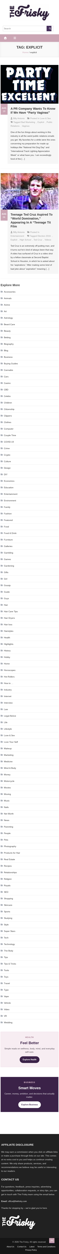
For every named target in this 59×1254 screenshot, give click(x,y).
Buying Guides (11, 363)
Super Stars (9, 931)
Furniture (8, 539)
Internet (7, 696)
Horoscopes (9, 670)
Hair (6, 605)
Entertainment (17, 236)
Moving (7, 794)
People (7, 833)
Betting (7, 337)
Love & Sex (45, 118)
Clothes (7, 422)
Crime (7, 448)
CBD (6, 389)
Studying (8, 918)
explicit (41, 122)
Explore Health (29, 1059)
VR (5, 1016)
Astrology (8, 318)
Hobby (7, 657)
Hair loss (8, 624)
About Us (10, 1247)
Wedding (8, 1022)
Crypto (7, 455)
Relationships (10, 872)
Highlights (8, 644)
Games (7, 559)
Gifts (6, 572)
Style (6, 924)
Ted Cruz (38, 240)
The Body (8, 950)
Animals (7, 298)
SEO (6, 892)
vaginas (25, 126)
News (6, 820)
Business (8, 357)
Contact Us (21, 1247)
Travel (7, 983)
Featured (8, 520)
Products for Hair (12, 853)
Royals (7, 885)
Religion (8, 879)
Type (6, 990)
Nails (6, 807)
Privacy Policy (31, 1250)
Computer (8, 429)
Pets (6, 840)
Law (6, 709)
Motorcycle (9, 781)
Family (7, 507)
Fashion (8, 513)
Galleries (8, 546)
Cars (6, 376)
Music (7, 800)
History (7, 650)
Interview (8, 703)
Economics (9, 481)
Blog (6, 350)
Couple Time (10, 435)
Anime (7, 305)
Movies (7, 787)
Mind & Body (10, 768)
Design (7, 468)
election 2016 (44, 236)
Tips (6, 957)
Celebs (7, 396)
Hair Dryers (9, 618)
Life (5, 722)
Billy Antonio (19, 118)
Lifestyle (8, 729)
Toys (6, 977)
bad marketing (28, 122)
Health (7, 637)
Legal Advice (10, 716)
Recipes (8, 866)
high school (25, 240)
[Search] (49, 28)
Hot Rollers (9, 676)
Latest (31, 1247)
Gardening (9, 566)
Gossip (7, 585)
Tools (6, 970)
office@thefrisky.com (17, 1201)
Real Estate (9, 859)
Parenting (8, 827)
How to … (8, 683)
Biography (9, 344)
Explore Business (29, 1104)
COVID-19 (9, 442)
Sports (7, 911)
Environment (10, 500)
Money (7, 774)
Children (8, 402)
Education (8, 487)
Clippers (8, 416)
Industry (8, 690)
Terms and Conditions (46, 1247)
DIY (5, 474)
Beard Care (9, 324)
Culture (7, 461)
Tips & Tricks (10, 964)
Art (5, 311)
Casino (7, 383)
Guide (7, 592)
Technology (9, 944)
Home (7, 663)
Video (6, 1009)
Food (6, 526)
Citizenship (9, 409)
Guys (6, 598)
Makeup (8, 748)
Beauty (7, 331)
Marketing (8, 755)
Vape (6, 996)
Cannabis (8, 370)
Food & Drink (10, 533)
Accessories (9, 292)
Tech (6, 937)
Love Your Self (11, 742)
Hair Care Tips (11, 611)
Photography (10, 846)
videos (48, 240)
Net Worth (9, 813)
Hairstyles (8, 631)
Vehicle (7, 1003)
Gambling (8, 553)
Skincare (8, 905)
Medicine (8, 761)
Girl (5, 579)
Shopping (8, 898)
